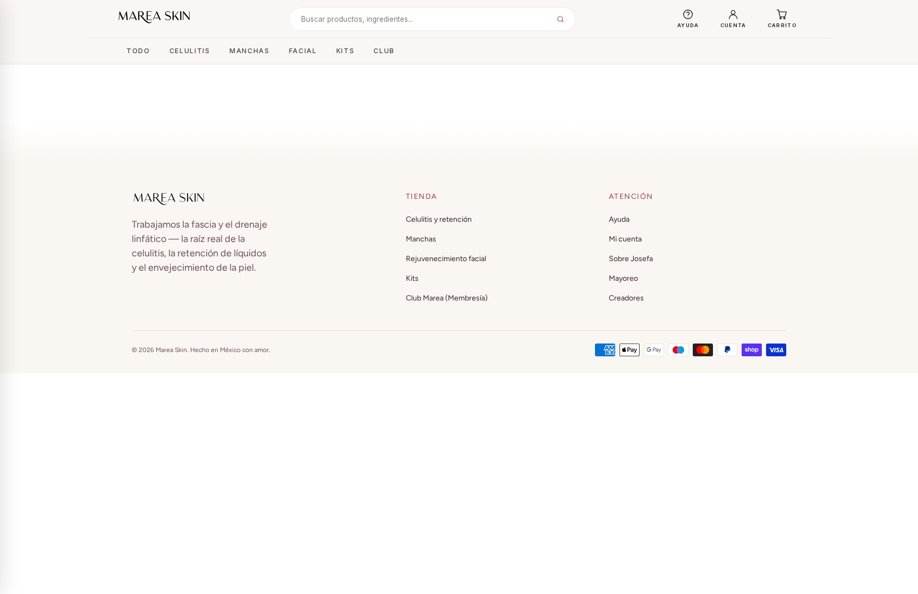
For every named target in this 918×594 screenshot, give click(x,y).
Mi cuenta (625, 239)
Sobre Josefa (631, 258)
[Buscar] (560, 19)
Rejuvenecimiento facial (446, 258)
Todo (138, 51)
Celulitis (189, 51)
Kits (345, 51)
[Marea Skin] (154, 17)
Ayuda (619, 219)
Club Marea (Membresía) (447, 298)
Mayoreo (623, 278)
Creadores (626, 298)
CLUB (384, 51)
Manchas (250, 51)
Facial (303, 51)
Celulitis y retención (439, 219)
